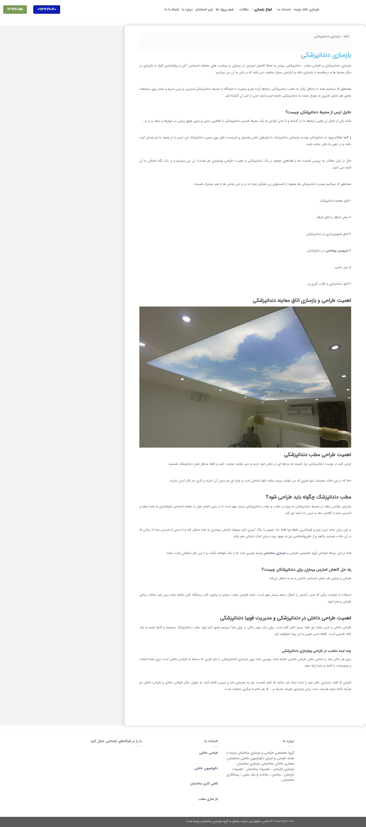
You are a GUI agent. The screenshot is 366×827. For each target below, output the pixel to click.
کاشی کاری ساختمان (204, 783)
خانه (346, 36)
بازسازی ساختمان (274, 553)
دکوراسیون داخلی (206, 768)
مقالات (244, 9)
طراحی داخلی (208, 752)
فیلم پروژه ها (225, 9)
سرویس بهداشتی (337, 250)
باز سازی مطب (208, 799)
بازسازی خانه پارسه (306, 9)
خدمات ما (284, 9)
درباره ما (187, 9)
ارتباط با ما (172, 9)
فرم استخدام (204, 9)
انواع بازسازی (263, 9)
